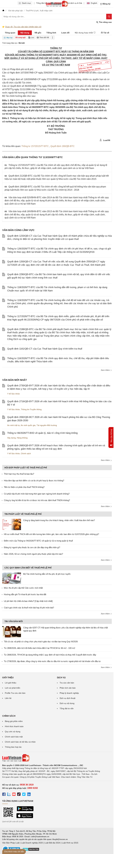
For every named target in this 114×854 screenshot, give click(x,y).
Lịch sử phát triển (12, 688)
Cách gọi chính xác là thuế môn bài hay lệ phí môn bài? (29, 607)
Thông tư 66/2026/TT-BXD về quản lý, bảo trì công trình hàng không (42, 433)
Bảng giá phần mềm (14, 721)
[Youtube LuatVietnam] (14, 795)
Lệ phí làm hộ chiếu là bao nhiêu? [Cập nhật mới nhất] (28, 601)
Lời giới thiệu (10, 683)
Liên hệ (8, 698)
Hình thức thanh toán (14, 726)
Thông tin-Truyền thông (31, 409)
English (94, 3)
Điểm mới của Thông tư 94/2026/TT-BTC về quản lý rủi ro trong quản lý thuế (38, 541)
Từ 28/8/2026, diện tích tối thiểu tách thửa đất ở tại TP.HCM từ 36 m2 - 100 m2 (39, 648)
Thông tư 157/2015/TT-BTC (35, 146)
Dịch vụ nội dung (67, 703)
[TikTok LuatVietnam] (19, 795)
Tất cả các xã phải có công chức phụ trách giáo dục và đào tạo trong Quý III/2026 (41, 641)
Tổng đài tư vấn (67, 708)
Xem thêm (105, 370)
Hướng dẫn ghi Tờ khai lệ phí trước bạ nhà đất (25, 594)
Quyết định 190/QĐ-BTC (62, 146)
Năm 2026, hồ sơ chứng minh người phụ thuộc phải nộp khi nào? (33, 554)
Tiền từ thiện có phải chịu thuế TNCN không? (24, 487)
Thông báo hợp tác (13, 747)
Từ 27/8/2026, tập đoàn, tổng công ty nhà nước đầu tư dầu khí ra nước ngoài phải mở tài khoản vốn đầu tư (52, 661)
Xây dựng (11, 438)
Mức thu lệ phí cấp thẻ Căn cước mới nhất (23, 588)
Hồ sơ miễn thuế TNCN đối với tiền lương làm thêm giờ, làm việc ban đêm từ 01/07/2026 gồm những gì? (51, 534)
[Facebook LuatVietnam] (4, 795)
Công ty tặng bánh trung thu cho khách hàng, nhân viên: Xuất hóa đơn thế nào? (59, 520)
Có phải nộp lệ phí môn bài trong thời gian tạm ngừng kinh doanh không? (37, 494)
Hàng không (22, 438)
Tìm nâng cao (105, 22)
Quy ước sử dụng (12, 731)
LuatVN (106, 140)
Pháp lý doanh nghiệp (69, 693)
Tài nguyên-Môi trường (47, 425)
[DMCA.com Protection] (31, 850)
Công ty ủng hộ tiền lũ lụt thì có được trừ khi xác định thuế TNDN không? (37, 500)
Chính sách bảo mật (14, 737)
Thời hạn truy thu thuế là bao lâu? (19, 474)
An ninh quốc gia (28, 425)
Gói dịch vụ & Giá (74, 3)
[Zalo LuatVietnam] (9, 795)
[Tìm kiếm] (109, 16)
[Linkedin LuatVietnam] (29, 795)
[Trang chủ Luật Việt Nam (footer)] (57, 758)
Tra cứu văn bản (67, 683)
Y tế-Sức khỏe (13, 394)
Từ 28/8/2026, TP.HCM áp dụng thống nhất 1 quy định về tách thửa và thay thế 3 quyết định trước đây (50, 655)
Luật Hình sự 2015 (70, 843)
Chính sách (26, 453)
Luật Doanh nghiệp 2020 (32, 843)
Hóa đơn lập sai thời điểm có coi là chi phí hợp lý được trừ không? (34, 480)
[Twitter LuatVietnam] (24, 795)
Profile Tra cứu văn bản (15, 693)
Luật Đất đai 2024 (52, 843)
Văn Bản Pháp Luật (10, 843)
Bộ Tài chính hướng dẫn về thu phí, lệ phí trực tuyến (46, 574)
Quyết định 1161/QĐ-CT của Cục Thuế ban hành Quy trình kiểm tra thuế (44, 348)
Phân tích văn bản (68, 688)
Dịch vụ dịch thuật (67, 698)
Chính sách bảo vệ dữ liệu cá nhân (20, 742)
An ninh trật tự (13, 425)
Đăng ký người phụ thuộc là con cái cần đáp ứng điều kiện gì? (32, 547)
